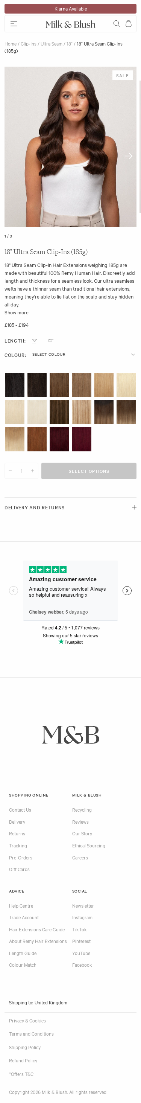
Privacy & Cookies (27, 1020)
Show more (17, 312)
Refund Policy (23, 1060)
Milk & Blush (87, 795)
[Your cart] (129, 23)
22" (51, 340)
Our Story (82, 833)
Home (11, 43)
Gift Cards (19, 868)
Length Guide (22, 952)
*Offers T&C (21, 1073)
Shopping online (29, 795)
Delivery (17, 821)
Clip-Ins (28, 43)
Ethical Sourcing (88, 845)
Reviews (80, 821)
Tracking (18, 845)
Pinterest (81, 940)
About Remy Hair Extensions (38, 940)
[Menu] (23, 23)
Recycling (82, 809)
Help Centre (21, 905)
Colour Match (22, 964)
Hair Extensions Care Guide (37, 929)
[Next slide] (128, 156)
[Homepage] (71, 23)
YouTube (81, 952)
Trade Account (24, 917)
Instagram (82, 917)
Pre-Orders (20, 857)
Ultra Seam (51, 43)
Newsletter (83, 905)
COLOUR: (15, 355)
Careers (80, 857)
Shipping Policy (25, 1047)
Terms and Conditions (31, 1033)
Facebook (82, 964)
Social (80, 891)
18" (70, 43)
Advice (16, 891)
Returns (17, 833)
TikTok (79, 929)
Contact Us (20, 809)
